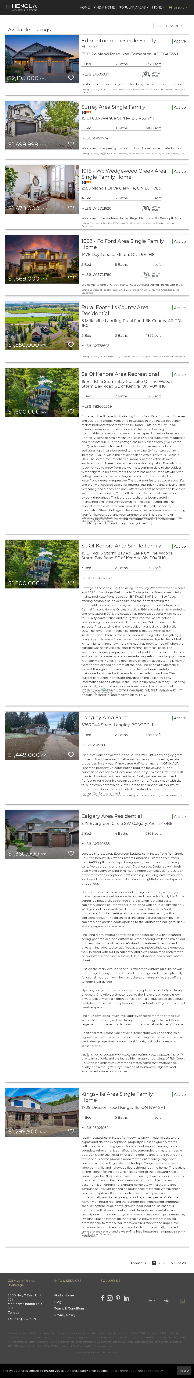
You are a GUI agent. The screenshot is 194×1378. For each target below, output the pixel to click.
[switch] (71, 78)
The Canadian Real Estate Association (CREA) (32, 1341)
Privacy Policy (64, 1315)
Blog (57, 1302)
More (159, 9)
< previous (138, 1263)
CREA (163, 1333)
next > (182, 1263)
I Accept (184, 1370)
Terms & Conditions (69, 1308)
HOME (85, 7)
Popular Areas (134, 9)
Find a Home (104, 7)
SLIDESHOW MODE (170, 26)
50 (173, 1263)
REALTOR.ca (15, 1346)
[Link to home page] (21, 7)
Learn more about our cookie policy (137, 1370)
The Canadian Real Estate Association (93, 1346)
